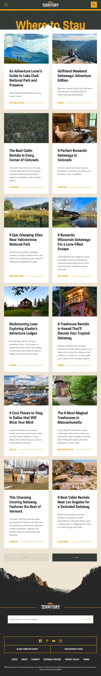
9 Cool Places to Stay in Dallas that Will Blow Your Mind (26, 417)
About (24, 659)
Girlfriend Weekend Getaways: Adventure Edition (74, 76)
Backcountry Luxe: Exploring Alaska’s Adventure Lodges (23, 329)
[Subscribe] (87, 619)
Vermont (13, 542)
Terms (86, 659)
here (59, 669)
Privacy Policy (72, 659)
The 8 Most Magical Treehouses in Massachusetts (73, 417)
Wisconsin (63, 276)
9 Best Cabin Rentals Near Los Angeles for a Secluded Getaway (74, 502)
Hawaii (61, 365)
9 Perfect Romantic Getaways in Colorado (72, 155)
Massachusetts (65, 449)
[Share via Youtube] (53, 641)
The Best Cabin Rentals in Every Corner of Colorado (24, 155)
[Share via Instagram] (60, 640)
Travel (61, 103)
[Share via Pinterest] (47, 640)
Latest (15, 659)
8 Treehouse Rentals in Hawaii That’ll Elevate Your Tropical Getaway (74, 331)
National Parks (16, 103)
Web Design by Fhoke (74, 649)
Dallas (12, 449)
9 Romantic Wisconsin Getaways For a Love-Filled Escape (74, 242)
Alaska (12, 365)
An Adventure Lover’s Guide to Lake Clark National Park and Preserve (25, 78)
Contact (35, 659)
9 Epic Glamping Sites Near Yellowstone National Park (26, 240)
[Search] (94, 5)
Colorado (14, 187)
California (63, 542)
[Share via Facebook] (40, 640)
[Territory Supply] (50, 4)
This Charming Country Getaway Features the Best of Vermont (25, 504)
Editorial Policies (52, 659)
